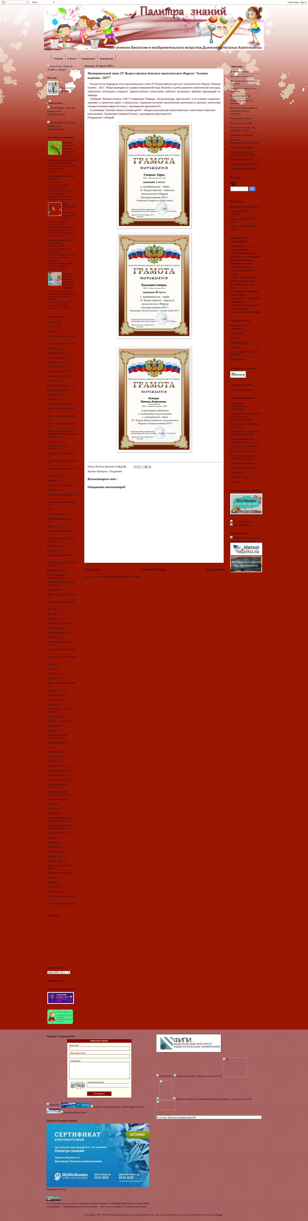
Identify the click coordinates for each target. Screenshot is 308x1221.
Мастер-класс (54, 589)
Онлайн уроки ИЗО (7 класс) (62, 656)
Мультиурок (236, 359)
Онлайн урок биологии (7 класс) (60, 643)
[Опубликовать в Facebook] (146, 466)
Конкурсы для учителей (60, 555)
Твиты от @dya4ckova (241, 389)
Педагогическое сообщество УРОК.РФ (245, 353)
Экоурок (52, 882)
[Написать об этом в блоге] (138, 466)
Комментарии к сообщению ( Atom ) (121, 576)
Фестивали (53, 842)
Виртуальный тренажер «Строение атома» (242, 440)
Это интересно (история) (60, 903)
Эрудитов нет (237, 472)
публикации (53, 751)
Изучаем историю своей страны (243, 228)
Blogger (219, 1214)
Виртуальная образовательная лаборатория (239, 405)
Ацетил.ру (235, 481)
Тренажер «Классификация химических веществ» (244, 433)
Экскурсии (53, 886)
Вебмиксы (53, 399)
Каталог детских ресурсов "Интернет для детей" (244, 457)
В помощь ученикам (58, 389)
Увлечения (53, 813)
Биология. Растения (57, 375)
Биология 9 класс (56, 371)
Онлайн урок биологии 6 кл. (62, 649)
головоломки (54, 441)
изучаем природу (56, 514)
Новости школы (55, 627)
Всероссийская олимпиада (61, 415)
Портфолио (53, 699)
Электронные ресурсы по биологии (243, 90)
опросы (51, 664)
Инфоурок (235, 347)
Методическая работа (241, 76)
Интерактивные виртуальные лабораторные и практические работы (245, 416)
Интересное (53, 526)
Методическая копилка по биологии (243, 82)
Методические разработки (61, 601)
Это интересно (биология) (61, 896)
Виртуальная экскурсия (60, 403)
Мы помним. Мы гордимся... (245, 206)
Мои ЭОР (52, 609)
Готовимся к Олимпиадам (61, 453)
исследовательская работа (61, 530)
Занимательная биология (60, 494)
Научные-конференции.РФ (182, 1117)
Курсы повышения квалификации (57, 576)
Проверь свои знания (58, 721)
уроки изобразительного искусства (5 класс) (60, 819)
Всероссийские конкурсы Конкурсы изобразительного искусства (62, 433)
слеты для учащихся (58, 779)
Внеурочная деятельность (61, 408)
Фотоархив (53, 846)
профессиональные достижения (57, 736)
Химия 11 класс (55, 856)
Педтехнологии (55, 673)
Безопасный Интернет (59, 343)
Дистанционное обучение (61, 468)
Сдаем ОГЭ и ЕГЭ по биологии (241, 212)
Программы (53, 725)
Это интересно (55, 891)
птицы (51, 747)
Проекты (52, 730)
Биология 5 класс (56, 352)
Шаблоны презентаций (59, 872)
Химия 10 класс (55, 851)
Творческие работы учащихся (57, 786)
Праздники (53, 704)
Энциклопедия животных (243, 463)
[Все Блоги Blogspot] (157, 1098)
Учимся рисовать (56, 832)
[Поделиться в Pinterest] (149, 466)
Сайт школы (236, 333)
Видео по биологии (240, 95)
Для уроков (53, 475)
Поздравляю (115, 471)
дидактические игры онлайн (62, 460)
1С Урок (234, 337)
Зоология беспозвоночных (61, 501)
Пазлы (51, 668)
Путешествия (54, 756)
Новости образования (59, 623)
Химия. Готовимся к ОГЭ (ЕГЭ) (60, 867)
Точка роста (54, 808)
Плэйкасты (53, 678)
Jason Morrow (194, 1214)
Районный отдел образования (238, 327)
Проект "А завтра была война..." (242, 220)
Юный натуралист (239, 477)
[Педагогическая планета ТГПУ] (166, 1109)
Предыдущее (214, 569)
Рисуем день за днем (241, 118)
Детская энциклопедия (242, 450)
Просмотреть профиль (67, 89)
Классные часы (55, 545)
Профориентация (56, 742)
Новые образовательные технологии (69, 208)
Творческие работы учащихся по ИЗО (57, 793)
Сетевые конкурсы (57, 770)
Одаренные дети (56, 632)
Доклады (52, 480)
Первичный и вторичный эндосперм (61, 177)
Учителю (52, 837)
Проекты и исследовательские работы (244, 141)
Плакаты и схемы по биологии (241, 102)
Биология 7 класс (56, 361)
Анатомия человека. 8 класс (62, 335)
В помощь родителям (59, 385)
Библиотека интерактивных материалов (244, 425)
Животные (53, 489)
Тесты (50, 803)
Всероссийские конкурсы (60, 423)
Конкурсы (102, 471)
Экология (52, 877)
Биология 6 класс (56, 357)
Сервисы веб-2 (55, 765)
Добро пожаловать (240, 71)
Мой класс (53, 613)
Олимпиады (53, 637)
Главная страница (153, 569)
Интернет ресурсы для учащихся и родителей (242, 153)
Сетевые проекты (56, 774)
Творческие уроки (57, 799)
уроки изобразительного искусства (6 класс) (60, 827)
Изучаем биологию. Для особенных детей (242, 129)
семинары (52, 761)
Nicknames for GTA (56, 1189)
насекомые (53, 618)
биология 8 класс (56, 366)
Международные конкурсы (61, 594)
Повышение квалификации (61, 682)
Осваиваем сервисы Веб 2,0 (244, 163)
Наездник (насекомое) (68, 144)
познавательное (55, 694)
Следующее (92, 569)
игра (50, 509)
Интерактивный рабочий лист (60, 520)
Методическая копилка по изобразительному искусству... (243, 110)
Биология (52, 348)
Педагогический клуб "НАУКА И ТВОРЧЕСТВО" (59, 242)
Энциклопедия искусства (243, 467)
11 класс (51, 326)
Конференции (54, 570)
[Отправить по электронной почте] (135, 466)
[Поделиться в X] (142, 466)
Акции (51, 331)
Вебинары (53, 394)
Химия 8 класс (55, 860)
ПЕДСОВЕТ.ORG (239, 342)
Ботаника (52, 380)
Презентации (54, 716)
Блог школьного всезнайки (244, 446)
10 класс (51, 321)
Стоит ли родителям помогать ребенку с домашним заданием (68, 280)
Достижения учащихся (59, 485)
